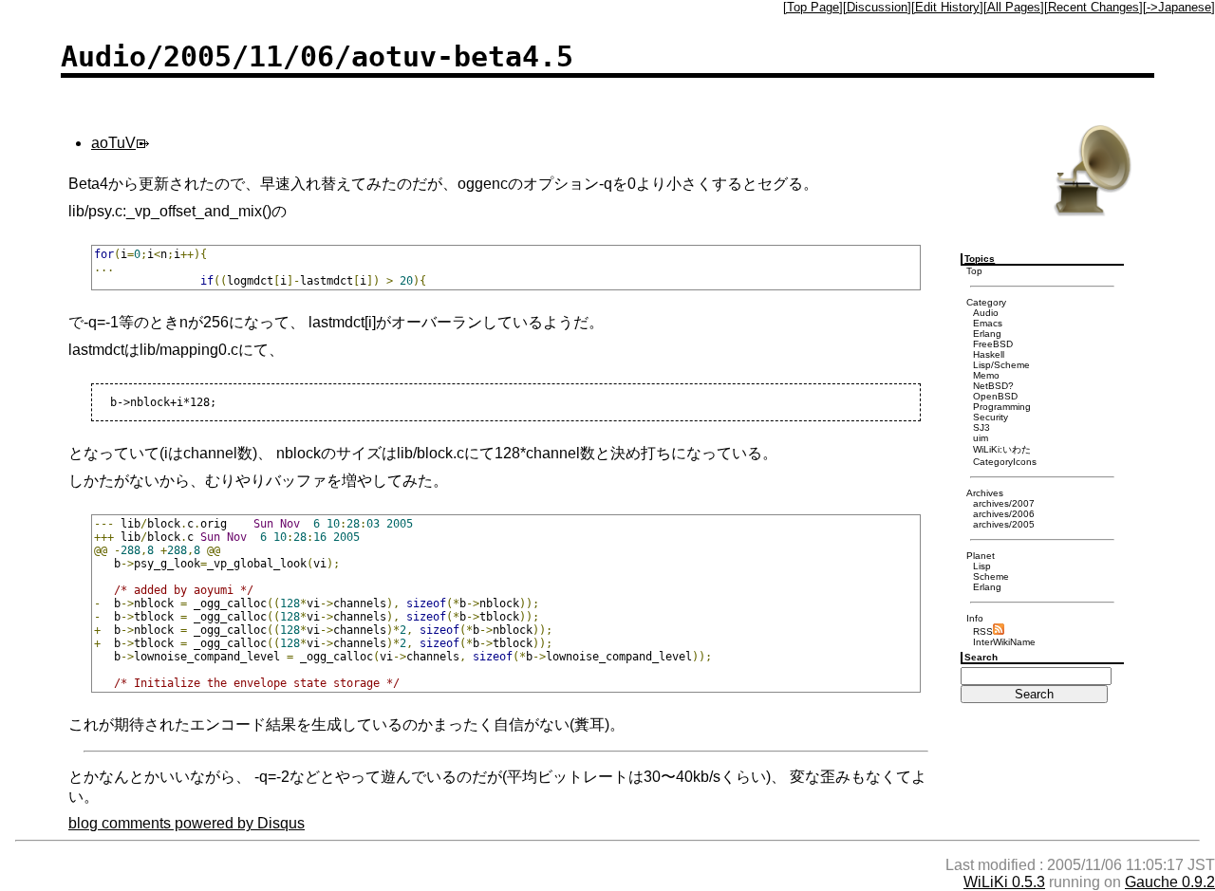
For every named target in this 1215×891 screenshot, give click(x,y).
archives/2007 (1004, 503)
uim (980, 438)
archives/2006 (1004, 514)
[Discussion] (877, 7)
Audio (986, 312)
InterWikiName (1004, 642)
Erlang (987, 333)
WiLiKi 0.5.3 (1004, 882)
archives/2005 (1004, 524)
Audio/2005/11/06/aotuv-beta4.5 (317, 56)
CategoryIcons (1005, 461)
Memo (986, 375)
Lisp (982, 566)
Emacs (987, 323)
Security (990, 417)
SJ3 (981, 427)
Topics (979, 258)
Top (974, 271)
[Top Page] (813, 7)
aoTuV (113, 143)
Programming (1002, 406)
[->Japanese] (1179, 7)
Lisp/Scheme (1001, 365)
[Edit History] (947, 7)
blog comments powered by (186, 823)
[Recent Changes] (1093, 7)
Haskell (988, 354)
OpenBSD (995, 396)
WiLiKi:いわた (1002, 449)
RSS (983, 631)
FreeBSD (993, 344)
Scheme (991, 576)
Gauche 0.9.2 (1170, 882)
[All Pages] (1013, 7)
